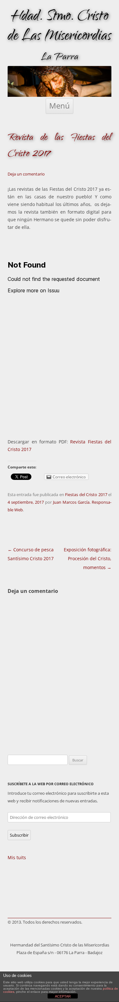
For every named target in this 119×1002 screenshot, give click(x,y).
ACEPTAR (63, 996)
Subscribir (19, 835)
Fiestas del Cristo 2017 (86, 494)
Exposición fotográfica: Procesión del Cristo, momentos (87, 558)
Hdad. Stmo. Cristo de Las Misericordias (59, 27)
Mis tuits (17, 857)
